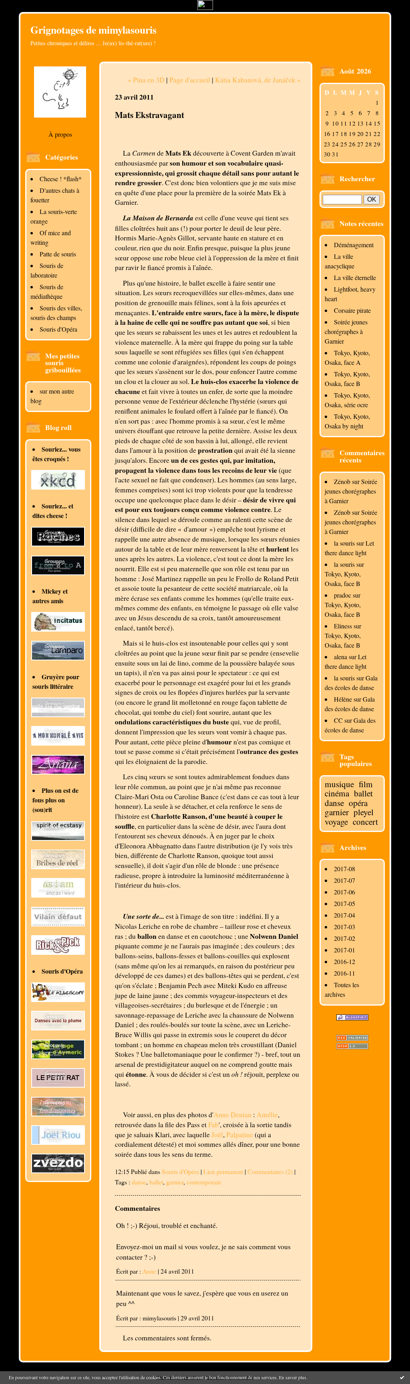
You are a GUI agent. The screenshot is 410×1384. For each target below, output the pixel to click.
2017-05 (344, 903)
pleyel (364, 812)
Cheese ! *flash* (61, 178)
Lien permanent (223, 1171)
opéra (358, 802)
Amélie (267, 1114)
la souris (344, 543)
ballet (363, 793)
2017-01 (344, 950)
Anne (149, 1271)
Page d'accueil (189, 79)
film (366, 784)
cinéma (337, 793)
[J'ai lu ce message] (402, 1377)
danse (334, 802)
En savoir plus (292, 1377)
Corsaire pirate (352, 310)
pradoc (342, 595)
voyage (336, 821)
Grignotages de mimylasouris (93, 29)
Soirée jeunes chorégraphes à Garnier (346, 331)
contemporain (204, 1182)
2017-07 (344, 880)
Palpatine (239, 1134)
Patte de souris (58, 254)
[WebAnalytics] (205, 7)
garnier (337, 812)
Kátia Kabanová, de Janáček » (258, 79)
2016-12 (344, 961)
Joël (217, 1134)
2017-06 (344, 892)
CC (338, 720)
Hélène (343, 699)
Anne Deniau (232, 1114)
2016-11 (344, 973)
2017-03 (344, 926)
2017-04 (344, 915)
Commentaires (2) (270, 1171)
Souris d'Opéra (58, 329)
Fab (213, 1124)
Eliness (343, 626)
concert (365, 821)
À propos (60, 134)
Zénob (342, 481)
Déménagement (354, 244)
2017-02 (344, 938)
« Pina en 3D (146, 79)
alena (340, 656)
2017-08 (344, 868)
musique (339, 784)
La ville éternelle (355, 277)
